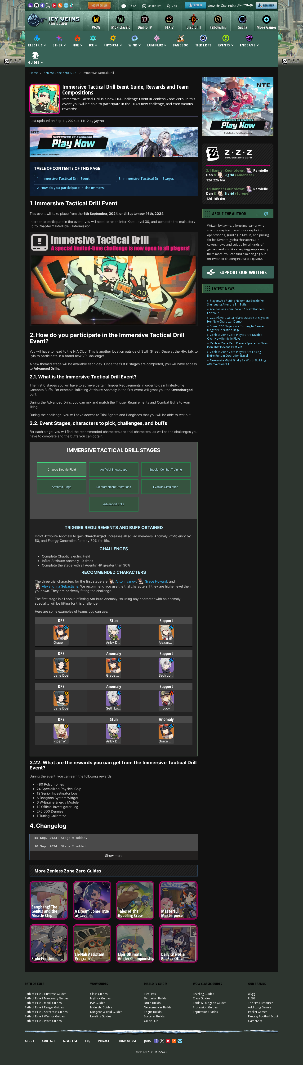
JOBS (147, 1040)
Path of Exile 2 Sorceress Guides (46, 1012)
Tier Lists (150, 994)
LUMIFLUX (155, 45)
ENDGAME (248, 45)
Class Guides (98, 994)
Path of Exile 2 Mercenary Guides (46, 998)
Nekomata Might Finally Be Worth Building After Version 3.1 (236, 362)
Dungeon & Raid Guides (106, 1012)
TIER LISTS (203, 45)
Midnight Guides (101, 1007)
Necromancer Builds (157, 1007)
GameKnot (255, 1021)
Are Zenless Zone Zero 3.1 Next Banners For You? (235, 311)
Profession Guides (205, 1007)
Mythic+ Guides (100, 998)
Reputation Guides (205, 1012)
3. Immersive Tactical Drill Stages (146, 178)
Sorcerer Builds (154, 1016)
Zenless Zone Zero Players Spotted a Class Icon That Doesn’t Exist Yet (237, 345)
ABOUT (29, 1040)
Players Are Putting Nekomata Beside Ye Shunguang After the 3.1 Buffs (235, 302)
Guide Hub (151, 1021)
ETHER (57, 45)
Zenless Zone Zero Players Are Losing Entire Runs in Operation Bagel (234, 354)
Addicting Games (259, 1007)
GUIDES (34, 62)
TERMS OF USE (126, 1040)
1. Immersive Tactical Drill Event (63, 178)
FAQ (87, 1040)
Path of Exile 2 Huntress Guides (45, 994)
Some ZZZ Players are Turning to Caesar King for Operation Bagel (235, 328)
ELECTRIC (35, 45)
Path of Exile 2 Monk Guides (43, 1003)
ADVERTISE (70, 1040)
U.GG (251, 998)
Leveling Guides (100, 1016)
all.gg (251, 994)
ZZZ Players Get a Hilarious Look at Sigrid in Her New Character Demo (238, 320)
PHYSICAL (111, 45)
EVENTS (224, 45)
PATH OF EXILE (34, 983)
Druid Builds (152, 1003)
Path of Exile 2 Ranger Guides (44, 1007)
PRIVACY (103, 1040)
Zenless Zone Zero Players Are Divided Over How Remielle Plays (235, 337)
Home (34, 73)
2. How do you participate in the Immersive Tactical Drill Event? (73, 187)
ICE (91, 45)
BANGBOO (181, 45)
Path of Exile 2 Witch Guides (43, 1021)
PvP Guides (97, 1003)
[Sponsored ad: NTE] (114, 155)
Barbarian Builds (155, 998)
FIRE (75, 45)
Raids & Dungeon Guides (209, 1003)
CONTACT (48, 1040)
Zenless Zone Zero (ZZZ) (60, 73)
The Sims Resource (260, 1003)
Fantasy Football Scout (263, 1016)
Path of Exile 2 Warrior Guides (45, 1016)
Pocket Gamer (257, 1012)
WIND (133, 45)
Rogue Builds (152, 1012)
